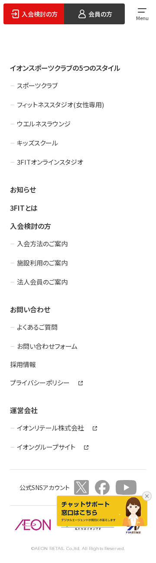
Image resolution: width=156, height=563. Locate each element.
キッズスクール (37, 142)
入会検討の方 (30, 226)
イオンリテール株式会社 (50, 427)
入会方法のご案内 (42, 243)
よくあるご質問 (37, 326)
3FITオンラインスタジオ (50, 161)
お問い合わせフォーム (47, 346)
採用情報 (23, 364)
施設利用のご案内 (42, 262)
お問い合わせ (30, 309)
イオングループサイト (46, 446)
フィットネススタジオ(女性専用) (60, 104)
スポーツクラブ (37, 85)
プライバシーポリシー (40, 382)
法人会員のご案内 (42, 281)
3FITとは (24, 207)
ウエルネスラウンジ (44, 123)
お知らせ (23, 189)
